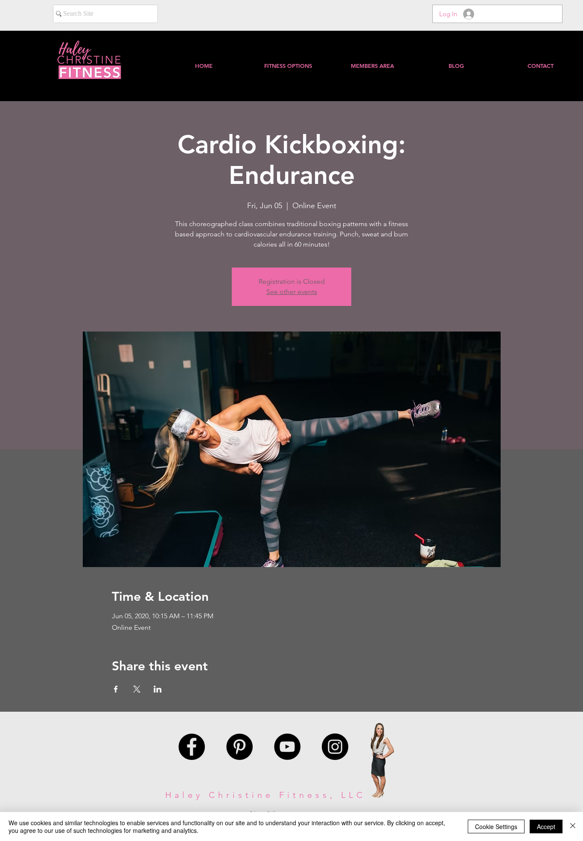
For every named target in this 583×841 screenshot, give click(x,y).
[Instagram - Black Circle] (335, 746)
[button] (372, 66)
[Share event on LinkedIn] (158, 689)
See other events (291, 292)
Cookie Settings (496, 826)
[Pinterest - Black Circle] (239, 746)
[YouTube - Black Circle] (287, 746)
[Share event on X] (137, 689)
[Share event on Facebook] (116, 689)
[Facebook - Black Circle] (191, 746)
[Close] (573, 826)
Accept (546, 826)
